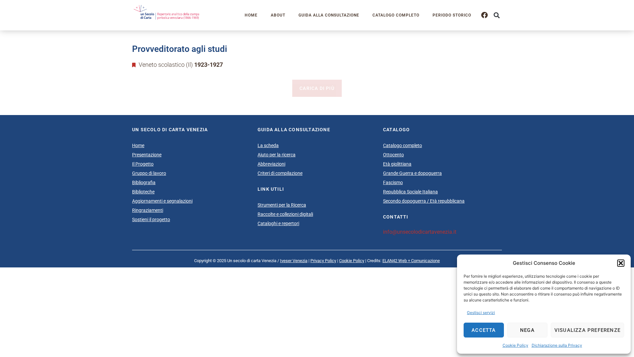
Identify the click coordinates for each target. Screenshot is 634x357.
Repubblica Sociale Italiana (410, 191)
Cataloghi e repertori (278, 223)
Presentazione (146, 154)
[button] (620, 263)
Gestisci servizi (481, 312)
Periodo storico (452, 15)
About (278, 15)
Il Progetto (143, 164)
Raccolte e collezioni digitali (285, 214)
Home (251, 15)
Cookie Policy (515, 345)
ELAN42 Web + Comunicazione (411, 260)
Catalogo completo (395, 15)
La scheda (268, 145)
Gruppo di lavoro (149, 173)
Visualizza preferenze (587, 330)
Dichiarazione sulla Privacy (557, 345)
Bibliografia (144, 182)
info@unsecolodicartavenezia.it (419, 232)
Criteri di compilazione (280, 173)
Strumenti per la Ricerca (282, 205)
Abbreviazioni (271, 164)
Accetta (484, 330)
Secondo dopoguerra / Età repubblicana (424, 201)
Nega (527, 330)
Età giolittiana (397, 164)
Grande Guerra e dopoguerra (412, 173)
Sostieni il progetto (151, 219)
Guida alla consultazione (329, 15)
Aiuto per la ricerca (277, 154)
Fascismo (393, 182)
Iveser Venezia (293, 260)
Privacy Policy (323, 260)
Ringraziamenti (147, 210)
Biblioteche (143, 191)
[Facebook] (484, 15)
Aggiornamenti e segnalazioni (162, 201)
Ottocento (393, 154)
